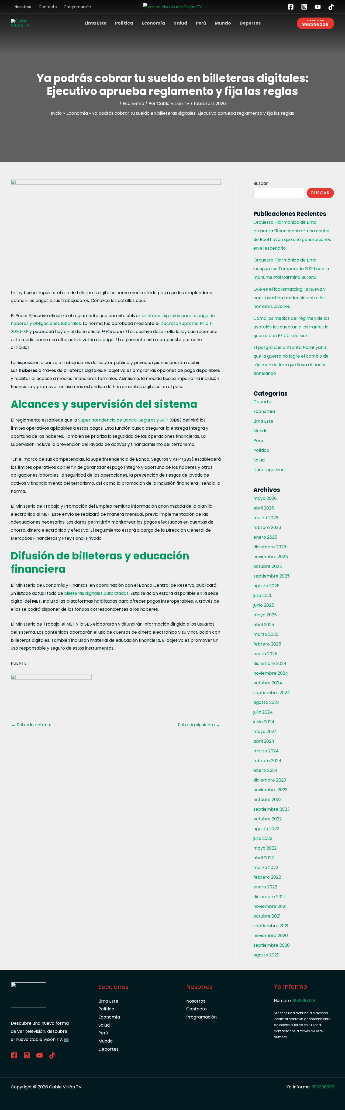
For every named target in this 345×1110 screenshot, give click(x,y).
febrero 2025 (267, 644)
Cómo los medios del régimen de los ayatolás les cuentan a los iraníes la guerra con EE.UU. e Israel (291, 327)
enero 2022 (265, 887)
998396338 (304, 1000)
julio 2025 (262, 595)
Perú (201, 23)
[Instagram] (304, 7)
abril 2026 (263, 508)
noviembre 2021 (270, 906)
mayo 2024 (265, 731)
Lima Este (95, 23)
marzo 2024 (266, 751)
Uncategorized (269, 470)
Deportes (250, 23)
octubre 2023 (267, 799)
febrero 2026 (267, 527)
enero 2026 (265, 537)
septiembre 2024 (271, 693)
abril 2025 (263, 625)
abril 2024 (263, 741)
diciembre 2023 (269, 780)
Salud (180, 23)
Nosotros (23, 6)
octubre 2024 (267, 683)
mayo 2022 (265, 848)
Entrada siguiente (199, 725)
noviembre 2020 (270, 935)
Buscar (260, 183)
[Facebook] (291, 7)
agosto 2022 (266, 829)
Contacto (48, 6)
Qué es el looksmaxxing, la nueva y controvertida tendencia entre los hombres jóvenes (289, 298)
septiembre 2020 (271, 945)
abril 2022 (263, 858)
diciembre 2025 (269, 547)
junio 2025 (263, 605)
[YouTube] (318, 7)
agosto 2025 (266, 586)
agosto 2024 (266, 702)
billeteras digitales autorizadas (96, 593)
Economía (153, 23)
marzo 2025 (265, 634)
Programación (77, 6)
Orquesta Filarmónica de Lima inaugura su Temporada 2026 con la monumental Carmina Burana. (291, 268)
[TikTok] (331, 7)
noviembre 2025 (270, 557)
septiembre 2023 (271, 809)
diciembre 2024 (270, 663)
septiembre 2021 (270, 926)
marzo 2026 (265, 518)
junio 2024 (263, 722)
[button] (315, 23)
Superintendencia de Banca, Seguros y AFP (122, 420)
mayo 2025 (265, 615)
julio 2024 (263, 712)
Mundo (223, 23)
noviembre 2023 (270, 790)
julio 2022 (262, 838)
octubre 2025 (267, 566)
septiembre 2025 (271, 576)
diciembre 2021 (269, 897)
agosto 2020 (266, 955)
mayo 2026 (265, 498)
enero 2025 (265, 654)
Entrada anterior (31, 725)
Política (124, 23)
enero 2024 (265, 770)
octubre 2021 (267, 916)
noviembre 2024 (270, 673)
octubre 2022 (267, 819)
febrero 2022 (267, 877)
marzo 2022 (265, 867)
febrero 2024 (267, 761)
